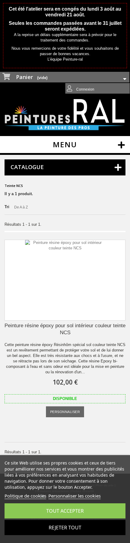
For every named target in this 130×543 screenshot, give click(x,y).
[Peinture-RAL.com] (65, 115)
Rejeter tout (65, 527)
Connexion (84, 89)
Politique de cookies (25, 496)
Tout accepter (65, 511)
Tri (7, 207)
